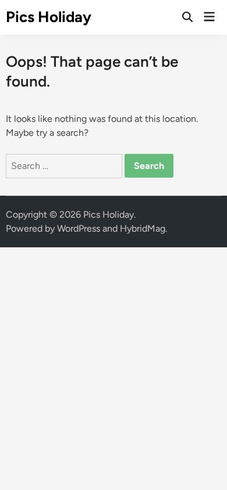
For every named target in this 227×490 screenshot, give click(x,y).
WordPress (78, 228)
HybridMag (142, 228)
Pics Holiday (48, 17)
